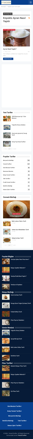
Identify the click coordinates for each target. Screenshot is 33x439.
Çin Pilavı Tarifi (15, 391)
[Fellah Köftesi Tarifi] (6, 314)
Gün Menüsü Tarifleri (9, 167)
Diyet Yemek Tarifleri (9, 29)
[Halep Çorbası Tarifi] (7, 240)
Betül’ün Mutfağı (7, 421)
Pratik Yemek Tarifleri (9, 182)
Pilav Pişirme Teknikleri (17, 320)
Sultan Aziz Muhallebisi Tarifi (20, 229)
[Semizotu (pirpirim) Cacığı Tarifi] (7, 135)
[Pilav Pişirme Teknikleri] (6, 322)
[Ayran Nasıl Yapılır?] (16, 37)
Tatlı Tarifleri (6, 178)
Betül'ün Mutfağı (7, 186)
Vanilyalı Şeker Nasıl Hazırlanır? (20, 259)
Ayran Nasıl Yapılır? (10, 49)
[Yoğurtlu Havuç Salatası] (7, 127)
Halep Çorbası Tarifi (17, 238)
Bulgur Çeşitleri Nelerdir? (18, 268)
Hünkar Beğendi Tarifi (16, 216)
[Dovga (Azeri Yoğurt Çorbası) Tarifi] (6, 305)
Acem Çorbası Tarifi (16, 295)
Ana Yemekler (16, 214)
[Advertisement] (16, 86)
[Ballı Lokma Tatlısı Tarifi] (7, 223)
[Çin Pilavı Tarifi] (6, 393)
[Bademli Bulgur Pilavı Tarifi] (6, 368)
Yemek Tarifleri (7, 164)
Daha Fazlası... (8, 58)
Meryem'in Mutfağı (8, 160)
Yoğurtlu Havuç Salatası (18, 125)
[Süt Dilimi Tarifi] (6, 358)
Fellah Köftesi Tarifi (16, 312)
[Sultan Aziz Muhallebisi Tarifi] (7, 232)
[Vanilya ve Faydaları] (6, 287)
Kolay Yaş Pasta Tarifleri (19, 142)
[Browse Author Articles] (4, 51)
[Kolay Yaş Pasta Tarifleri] (7, 144)
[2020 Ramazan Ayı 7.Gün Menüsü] (7, 118)
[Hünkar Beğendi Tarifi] (16, 209)
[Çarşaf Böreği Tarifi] (6, 341)
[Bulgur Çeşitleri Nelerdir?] (6, 270)
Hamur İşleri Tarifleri (9, 189)
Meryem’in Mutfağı (14, 416)
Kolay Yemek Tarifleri (9, 175)
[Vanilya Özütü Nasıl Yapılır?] (6, 278)
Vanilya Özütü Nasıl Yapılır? (18, 276)
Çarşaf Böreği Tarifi (16, 339)
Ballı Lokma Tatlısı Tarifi (19, 221)
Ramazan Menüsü (8, 171)
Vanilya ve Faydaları (16, 284)
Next (9, 149)
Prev (5, 149)
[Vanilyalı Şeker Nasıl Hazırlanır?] (6, 261)
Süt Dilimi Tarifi (15, 355)
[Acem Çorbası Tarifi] (6, 297)
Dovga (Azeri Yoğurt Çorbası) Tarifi (21, 303)
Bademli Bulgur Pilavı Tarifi (18, 366)
